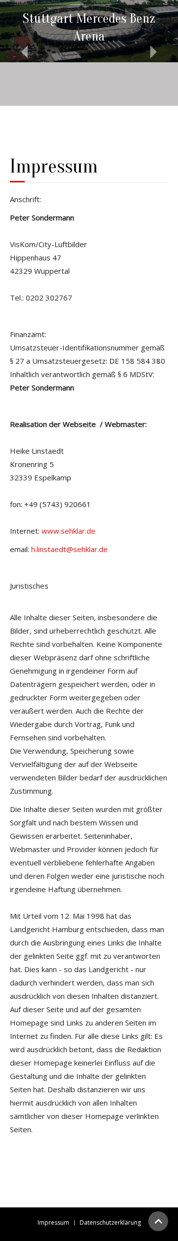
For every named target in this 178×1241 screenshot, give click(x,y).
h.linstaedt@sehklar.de (69, 549)
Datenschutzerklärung (110, 1222)
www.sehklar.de (68, 531)
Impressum (53, 1222)
